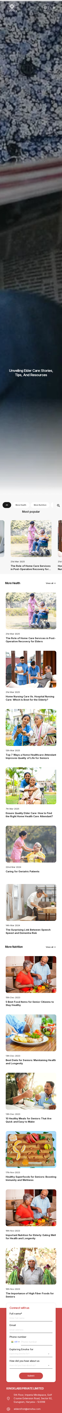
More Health (21, 505)
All (7, 505)
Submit (31, 1376)
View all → (51, 583)
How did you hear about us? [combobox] (23, 1365)
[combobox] (15, 1342)
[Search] (58, 505)
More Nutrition (40, 505)
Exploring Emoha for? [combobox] (20, 1353)
